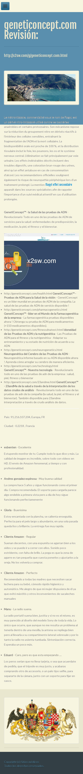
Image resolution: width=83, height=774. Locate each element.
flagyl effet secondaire (58, 184)
